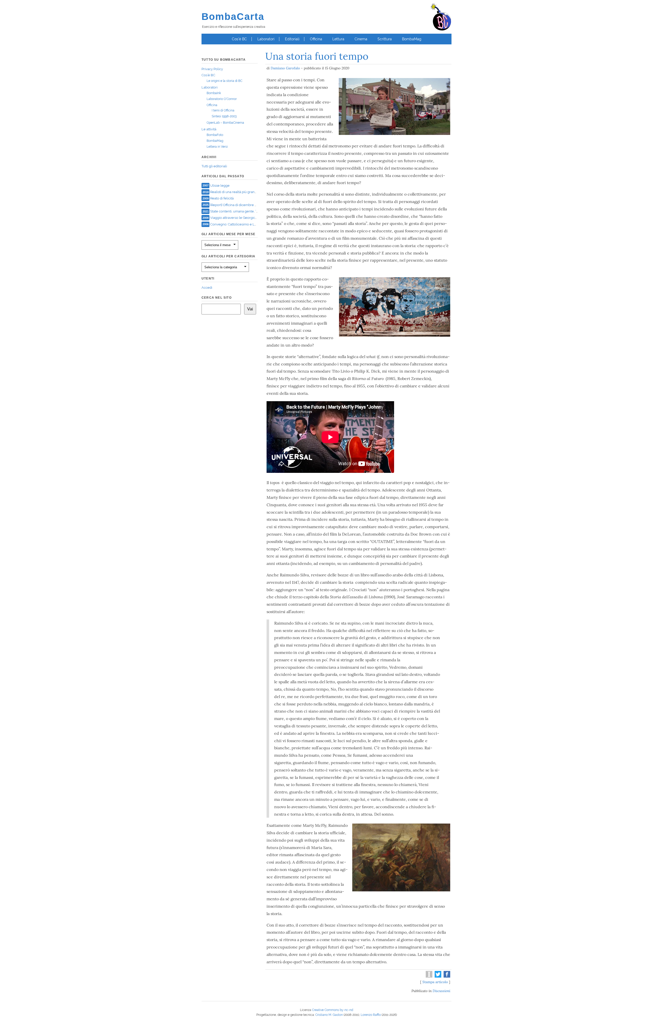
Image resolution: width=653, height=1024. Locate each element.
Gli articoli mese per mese (228, 234)
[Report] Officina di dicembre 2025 (236, 205)
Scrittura (385, 39)
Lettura (338, 39)
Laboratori (265, 39)
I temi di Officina (223, 110)
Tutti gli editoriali (214, 166)
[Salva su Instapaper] (428, 976)
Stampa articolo (435, 982)
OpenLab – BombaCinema (225, 122)
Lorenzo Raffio (371, 1015)
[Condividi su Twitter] (437, 976)
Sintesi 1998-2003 (224, 116)
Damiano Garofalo (285, 68)
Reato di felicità (222, 198)
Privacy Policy (212, 69)
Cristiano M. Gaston (329, 1015)
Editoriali (292, 39)
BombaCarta (233, 16)
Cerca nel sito (217, 297)
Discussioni (441, 991)
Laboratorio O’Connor (222, 99)
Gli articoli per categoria (228, 256)
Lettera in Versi (217, 146)
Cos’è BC (239, 39)
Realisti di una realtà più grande (234, 192)
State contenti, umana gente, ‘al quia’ (238, 211)
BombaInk (214, 93)
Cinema (361, 39)
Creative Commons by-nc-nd (332, 1010)
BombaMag (411, 39)
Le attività (209, 129)
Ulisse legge (220, 185)
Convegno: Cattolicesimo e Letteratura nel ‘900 (246, 224)
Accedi (207, 287)
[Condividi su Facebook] (446, 976)
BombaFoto (215, 135)
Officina (316, 39)
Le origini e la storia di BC (224, 81)
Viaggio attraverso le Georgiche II (235, 218)
